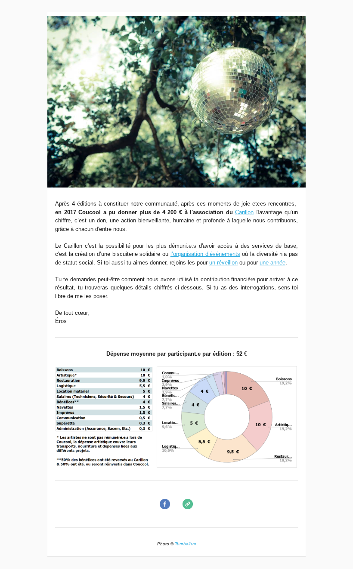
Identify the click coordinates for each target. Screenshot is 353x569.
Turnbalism (185, 543)
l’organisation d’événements (205, 254)
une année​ (272, 262)
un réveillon (223, 262)
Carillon (244, 212)
